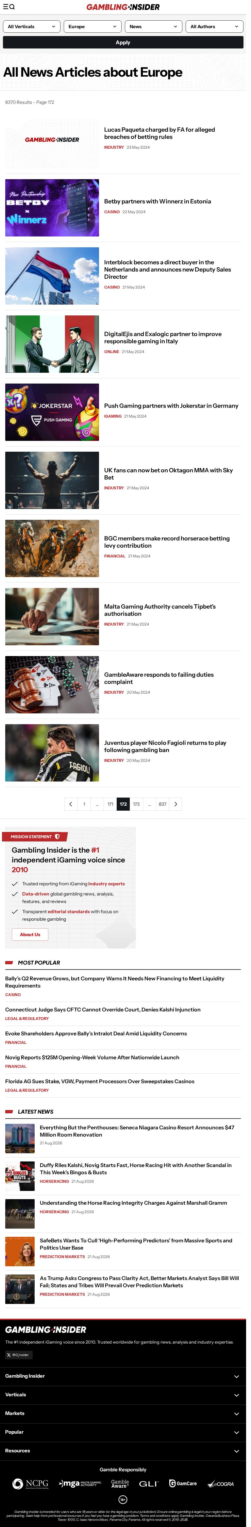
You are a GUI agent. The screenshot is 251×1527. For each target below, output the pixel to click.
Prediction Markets (62, 1256)
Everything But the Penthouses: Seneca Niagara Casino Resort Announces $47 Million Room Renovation (137, 1131)
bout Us (30, 934)
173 (136, 804)
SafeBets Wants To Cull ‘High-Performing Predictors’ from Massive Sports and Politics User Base (136, 1244)
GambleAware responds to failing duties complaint (159, 678)
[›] (175, 804)
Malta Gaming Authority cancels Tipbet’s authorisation (160, 610)
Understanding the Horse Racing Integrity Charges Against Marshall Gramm (133, 1202)
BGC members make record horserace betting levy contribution (167, 542)
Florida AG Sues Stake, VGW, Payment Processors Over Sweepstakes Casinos (99, 1081)
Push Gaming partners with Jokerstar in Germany (171, 405)
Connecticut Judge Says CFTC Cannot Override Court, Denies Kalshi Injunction (103, 1009)
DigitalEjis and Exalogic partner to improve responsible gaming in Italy (163, 337)
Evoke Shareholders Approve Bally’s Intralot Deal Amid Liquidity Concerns (96, 1033)
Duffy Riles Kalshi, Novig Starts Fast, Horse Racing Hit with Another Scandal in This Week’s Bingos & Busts (136, 1169)
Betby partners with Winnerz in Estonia (157, 201)
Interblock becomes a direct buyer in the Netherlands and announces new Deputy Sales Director (167, 269)
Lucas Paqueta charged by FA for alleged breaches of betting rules (159, 133)
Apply (123, 42)
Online (111, 351)
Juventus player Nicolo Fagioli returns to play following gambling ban (165, 746)
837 (162, 804)
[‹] (70, 804)
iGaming (113, 416)
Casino (112, 211)
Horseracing (54, 1181)
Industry (114, 147)
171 (110, 804)
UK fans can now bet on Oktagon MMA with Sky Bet (168, 474)
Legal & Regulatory (27, 1018)
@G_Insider (20, 1355)
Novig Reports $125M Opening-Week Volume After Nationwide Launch (92, 1057)
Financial (115, 556)
